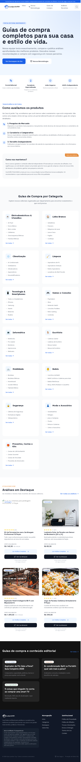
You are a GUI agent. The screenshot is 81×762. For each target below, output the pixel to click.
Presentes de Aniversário (16, 461)
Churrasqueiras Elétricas (16, 235)
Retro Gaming (52, 312)
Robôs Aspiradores (54, 269)
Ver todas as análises (68, 494)
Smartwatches (52, 412)
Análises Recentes (64, 6)
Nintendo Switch (53, 305)
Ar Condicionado (13, 262)
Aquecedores (12, 272)
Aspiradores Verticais (54, 266)
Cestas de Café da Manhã (16, 451)
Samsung (11, 305)
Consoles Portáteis (54, 308)
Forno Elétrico (12, 226)
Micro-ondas (12, 229)
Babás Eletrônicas (53, 381)
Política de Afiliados (68, 722)
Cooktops (51, 239)
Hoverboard (12, 381)
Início (24, 5)
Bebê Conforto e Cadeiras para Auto (59, 378)
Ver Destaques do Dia (14, 61)
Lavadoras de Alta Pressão (56, 272)
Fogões (50, 235)
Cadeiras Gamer (53, 339)
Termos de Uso (67, 730)
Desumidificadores (14, 275)
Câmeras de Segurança (15, 412)
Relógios (50, 415)
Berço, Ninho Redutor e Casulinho (58, 385)
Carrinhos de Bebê (54, 375)
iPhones (10, 302)
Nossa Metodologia (35, 6)
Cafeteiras (11, 232)
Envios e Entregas (67, 728)
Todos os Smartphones (15, 299)
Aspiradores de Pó (54, 262)
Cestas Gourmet (13, 454)
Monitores (11, 345)
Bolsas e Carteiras (53, 424)
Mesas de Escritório (54, 348)
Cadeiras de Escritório (55, 342)
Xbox (49, 302)
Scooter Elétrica (13, 385)
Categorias (45, 722)
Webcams (11, 351)
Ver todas (9, 243)
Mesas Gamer (52, 345)
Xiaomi (10, 308)
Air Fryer (10, 223)
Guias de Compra (50, 6)
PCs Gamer (11, 342)
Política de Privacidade (69, 719)
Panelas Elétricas (13, 239)
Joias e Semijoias (53, 418)
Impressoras (12, 348)
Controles (51, 315)
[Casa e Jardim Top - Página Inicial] (12, 7)
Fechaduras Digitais (14, 415)
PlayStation (51, 299)
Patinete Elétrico (13, 388)
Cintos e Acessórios (54, 427)
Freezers (50, 226)
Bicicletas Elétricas (14, 378)
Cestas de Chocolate (14, 458)
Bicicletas (11, 375)
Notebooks (11, 339)
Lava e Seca (51, 232)
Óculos (50, 421)
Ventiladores (12, 266)
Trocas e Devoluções (68, 725)
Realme (10, 315)
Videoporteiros (13, 418)
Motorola (11, 312)
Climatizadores (13, 269)
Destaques (45, 725)
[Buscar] (77, 7)
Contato (64, 733)
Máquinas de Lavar (54, 229)
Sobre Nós (45, 728)
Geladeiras (51, 223)
